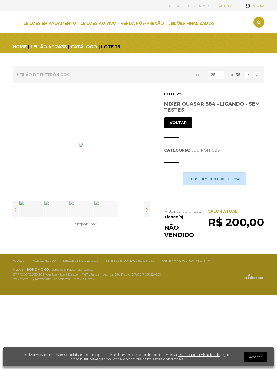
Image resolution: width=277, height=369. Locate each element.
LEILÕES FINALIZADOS (191, 23)
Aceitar (255, 356)
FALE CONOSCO (198, 6)
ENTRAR (257, 6)
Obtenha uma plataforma (186, 261)
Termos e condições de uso (130, 261)
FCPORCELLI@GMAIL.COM (74, 279)
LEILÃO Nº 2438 (49, 46)
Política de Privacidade (199, 354)
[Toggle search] (258, 22)
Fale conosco (43, 261)
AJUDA (174, 6)
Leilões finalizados (80, 261)
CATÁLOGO (84, 46)
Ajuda (18, 261)
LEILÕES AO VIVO (98, 23)
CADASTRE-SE (228, 6)
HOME (20, 46)
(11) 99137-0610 (40, 279)
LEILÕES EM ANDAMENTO (50, 23)
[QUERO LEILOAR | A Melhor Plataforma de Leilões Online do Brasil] (253, 276)
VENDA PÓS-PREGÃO (142, 23)
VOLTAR (178, 122)
